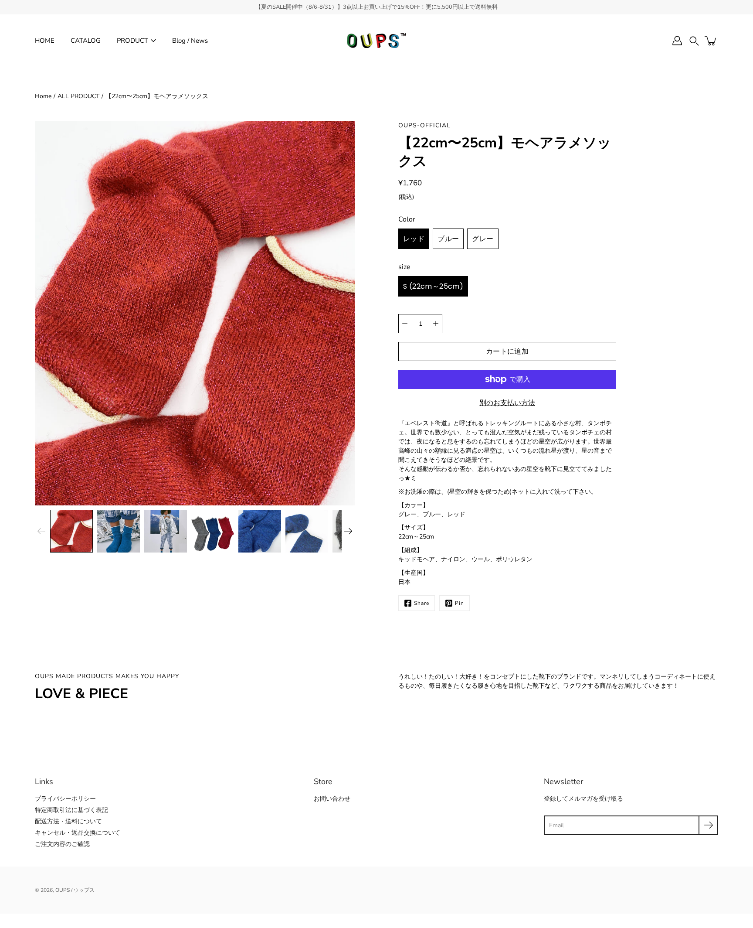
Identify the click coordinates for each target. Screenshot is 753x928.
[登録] (708, 825)
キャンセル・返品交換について (77, 833)
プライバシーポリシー (65, 799)
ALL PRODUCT (78, 96)
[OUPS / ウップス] (376, 40)
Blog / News (190, 40)
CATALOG (86, 40)
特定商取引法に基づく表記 (71, 810)
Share (421, 603)
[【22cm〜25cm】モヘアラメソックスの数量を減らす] (404, 323)
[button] (694, 41)
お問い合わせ (332, 799)
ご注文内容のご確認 (62, 844)
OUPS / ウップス (75, 890)
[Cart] (711, 41)
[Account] (677, 41)
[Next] (348, 531)
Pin (459, 603)
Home (43, 96)
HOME (44, 40)
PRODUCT (132, 40)
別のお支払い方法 (507, 403)
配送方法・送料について (68, 821)
